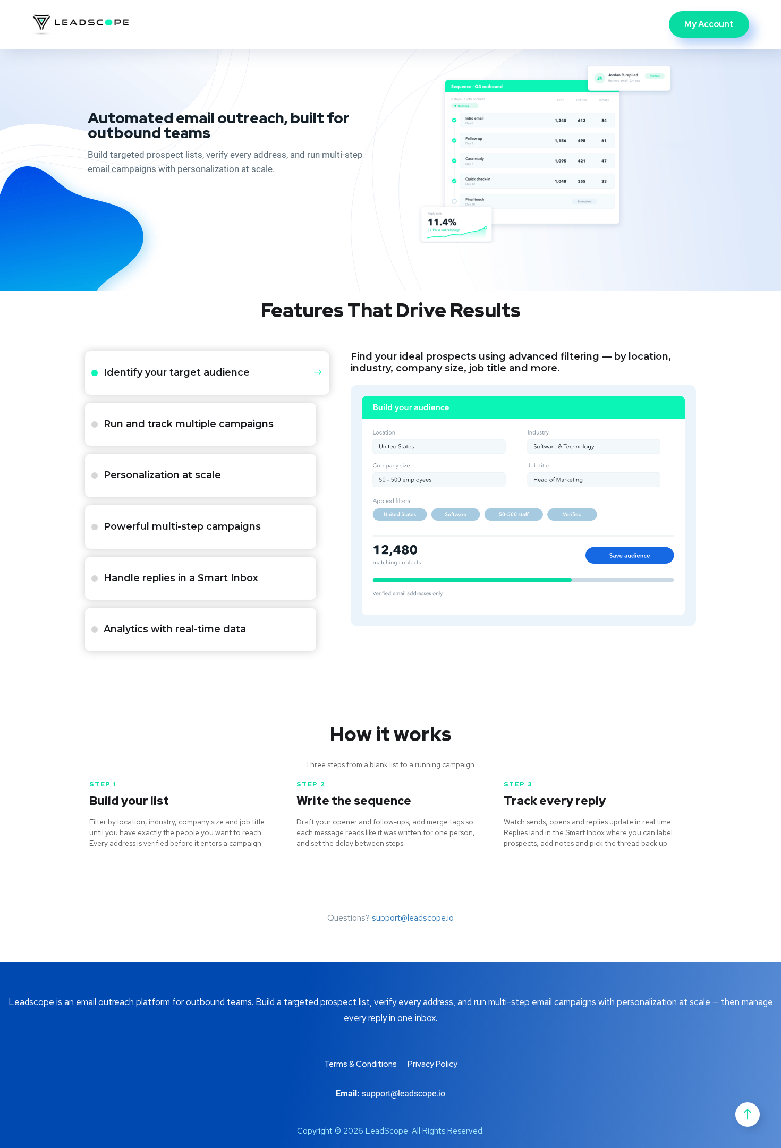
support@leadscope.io (413, 917)
